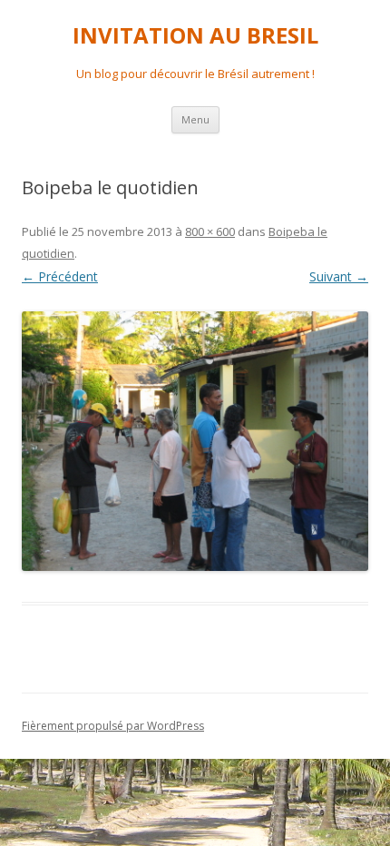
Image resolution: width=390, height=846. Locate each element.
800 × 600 (210, 231)
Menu (195, 119)
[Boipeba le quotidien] (195, 441)
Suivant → (338, 276)
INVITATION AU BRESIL (195, 36)
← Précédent (60, 276)
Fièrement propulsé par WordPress (113, 725)
